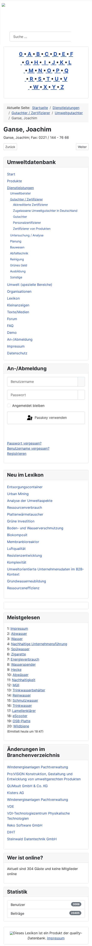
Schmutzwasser (25, 700)
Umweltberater (20, 193)
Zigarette (18, 654)
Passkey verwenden (50, 417)
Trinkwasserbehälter (29, 690)
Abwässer (20, 675)
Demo (12, 332)
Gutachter (20, 216)
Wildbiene (21, 726)
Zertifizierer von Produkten (31, 228)
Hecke (16, 669)
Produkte (14, 181)
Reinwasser (22, 695)
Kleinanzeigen (18, 305)
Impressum (19, 628)
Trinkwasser (22, 705)
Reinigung (17, 259)
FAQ (10, 326)
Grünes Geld (18, 265)
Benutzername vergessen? (28, 448)
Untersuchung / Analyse (26, 235)
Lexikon (13, 298)
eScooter (20, 716)
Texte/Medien (18, 312)
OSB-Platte (21, 721)
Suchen (81, 36)
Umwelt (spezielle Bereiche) (29, 284)
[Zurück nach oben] (87, 941)
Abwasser (19, 633)
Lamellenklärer (24, 711)
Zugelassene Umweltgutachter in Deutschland (45, 210)
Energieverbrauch (25, 659)
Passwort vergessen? (24, 443)
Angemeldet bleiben (28, 405)
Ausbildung (18, 271)
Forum (12, 319)
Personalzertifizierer (27, 222)
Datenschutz (17, 353)
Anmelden (46, 432)
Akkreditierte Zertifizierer (30, 204)
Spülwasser (20, 649)
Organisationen (19, 291)
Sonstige (16, 277)
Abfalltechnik (19, 253)
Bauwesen (17, 247)
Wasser (17, 639)
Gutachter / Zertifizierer (26, 199)
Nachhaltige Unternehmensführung (39, 644)
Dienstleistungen (20, 188)
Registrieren (16, 453)
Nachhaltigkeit (23, 680)
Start (11, 174)
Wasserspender (23, 664)
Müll (16, 685)
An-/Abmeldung (20, 339)
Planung (15, 241)
